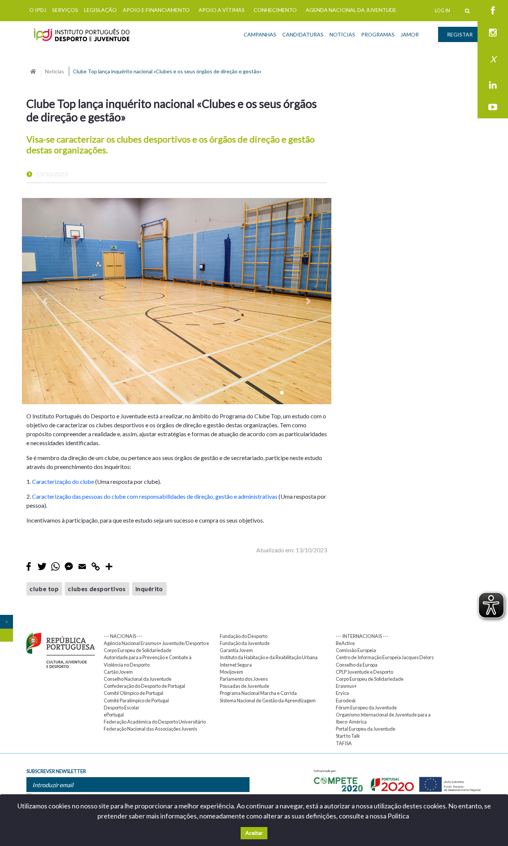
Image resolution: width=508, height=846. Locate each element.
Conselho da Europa (356, 665)
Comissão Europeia (356, 650)
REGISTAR (460, 34)
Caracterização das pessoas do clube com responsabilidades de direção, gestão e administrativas (154, 496)
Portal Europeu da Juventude (365, 729)
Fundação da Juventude (245, 643)
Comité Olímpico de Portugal (133, 693)
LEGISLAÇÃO (100, 10)
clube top (44, 588)
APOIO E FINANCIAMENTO (156, 10)
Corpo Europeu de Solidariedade (369, 679)
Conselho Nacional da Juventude (137, 679)
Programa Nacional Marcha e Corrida (258, 693)
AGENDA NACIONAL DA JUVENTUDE (351, 10)
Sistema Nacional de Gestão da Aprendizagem (268, 700)
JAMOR (410, 34)
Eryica (342, 693)
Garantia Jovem (236, 650)
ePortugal (114, 715)
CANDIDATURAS (303, 34)
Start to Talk (348, 736)
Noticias (54, 71)
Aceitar (254, 833)
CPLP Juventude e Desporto (364, 672)
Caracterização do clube (63, 481)
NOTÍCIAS (342, 34)
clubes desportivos (97, 588)
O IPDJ (37, 10)
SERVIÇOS (65, 10)
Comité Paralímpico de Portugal (136, 700)
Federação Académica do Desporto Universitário (155, 722)
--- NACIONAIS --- (123, 636)
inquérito (149, 588)
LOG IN (442, 10)
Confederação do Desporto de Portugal (144, 686)
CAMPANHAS (260, 34)
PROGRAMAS (378, 34)
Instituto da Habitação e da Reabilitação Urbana (269, 657)
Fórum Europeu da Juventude (366, 708)
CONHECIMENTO (275, 10)
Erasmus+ (346, 686)
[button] (45, 301)
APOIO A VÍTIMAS (222, 10)
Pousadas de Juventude (244, 686)
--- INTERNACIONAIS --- (362, 636)
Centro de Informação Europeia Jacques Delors (385, 657)
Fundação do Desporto (243, 636)
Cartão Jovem (118, 672)
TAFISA (344, 743)
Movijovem (231, 672)
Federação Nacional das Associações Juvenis (150, 729)
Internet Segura (236, 665)
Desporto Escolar (121, 708)
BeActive (345, 643)
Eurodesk (346, 700)
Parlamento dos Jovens (244, 679)
